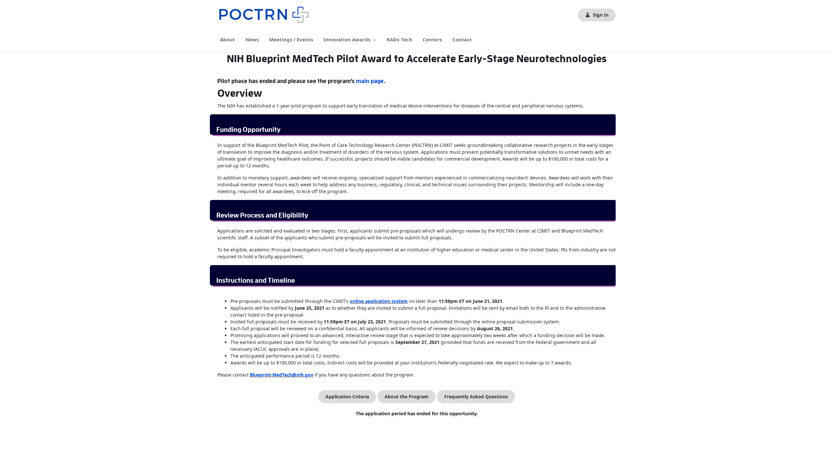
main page (370, 81)
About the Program (407, 396)
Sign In (600, 15)
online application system (379, 301)
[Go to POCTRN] (265, 15)
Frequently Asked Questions (476, 396)
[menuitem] (227, 40)
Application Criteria (347, 396)
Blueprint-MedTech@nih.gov (281, 375)
